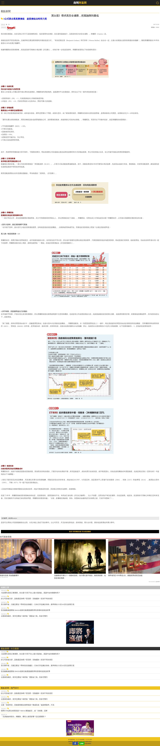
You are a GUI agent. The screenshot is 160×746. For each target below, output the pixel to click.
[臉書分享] (75, 743)
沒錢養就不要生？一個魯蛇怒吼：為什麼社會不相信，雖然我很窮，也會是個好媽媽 (80, 577)
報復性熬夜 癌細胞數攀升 (9, 575)
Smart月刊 (9, 29)
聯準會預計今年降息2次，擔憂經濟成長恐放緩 (125, 575)
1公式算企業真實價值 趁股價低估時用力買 (25, 19)
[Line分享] (82, 743)
